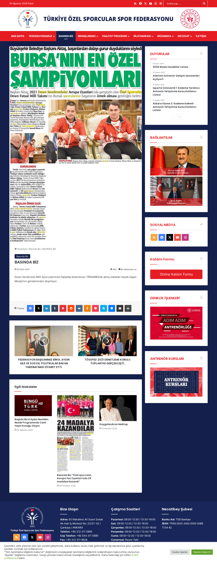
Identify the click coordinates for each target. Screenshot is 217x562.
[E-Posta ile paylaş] (119, 308)
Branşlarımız (87, 36)
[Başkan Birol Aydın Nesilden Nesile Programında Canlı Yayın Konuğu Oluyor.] (33, 405)
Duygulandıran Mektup (113, 424)
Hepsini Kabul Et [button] (202, 552)
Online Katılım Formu (176, 274)
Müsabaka (164, 36)
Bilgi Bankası (142, 36)
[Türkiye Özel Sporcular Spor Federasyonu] (108, 19)
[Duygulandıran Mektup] (118, 408)
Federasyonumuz (40, 36)
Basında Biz (66, 36)
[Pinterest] (63, 308)
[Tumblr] (54, 308)
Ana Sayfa (17, 36)
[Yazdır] (128, 308)
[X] (38, 308)
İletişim (201, 36)
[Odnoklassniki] (87, 308)
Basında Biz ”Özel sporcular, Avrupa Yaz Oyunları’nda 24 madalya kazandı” (74, 478)
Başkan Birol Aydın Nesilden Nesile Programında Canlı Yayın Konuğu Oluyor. (31, 422)
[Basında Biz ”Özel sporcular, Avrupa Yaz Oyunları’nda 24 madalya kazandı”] (75, 433)
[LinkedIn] (46, 308)
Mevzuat (183, 36)
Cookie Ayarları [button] (180, 552)
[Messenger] (111, 308)
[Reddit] (71, 308)
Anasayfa (22, 249)
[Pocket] (95, 308)
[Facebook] (30, 308)
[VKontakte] (79, 308)
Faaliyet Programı (114, 36)
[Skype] (103, 308)
